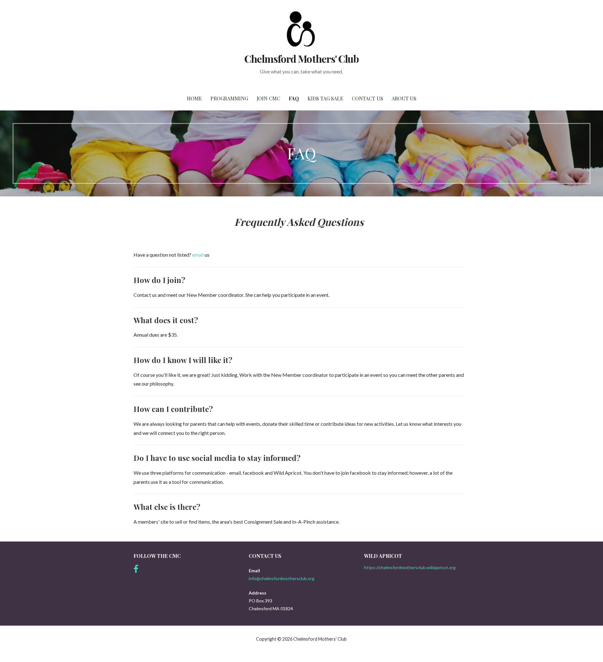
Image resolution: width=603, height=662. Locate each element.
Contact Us (367, 98)
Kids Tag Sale (325, 98)
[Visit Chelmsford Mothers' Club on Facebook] (136, 570)
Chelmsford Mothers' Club (301, 58)
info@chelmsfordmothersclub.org (281, 578)
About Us (404, 98)
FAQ (294, 98)
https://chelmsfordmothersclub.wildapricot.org (410, 567)
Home (194, 98)
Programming (229, 98)
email (198, 255)
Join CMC (268, 98)
